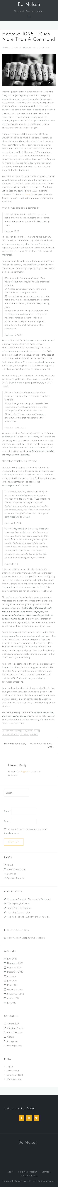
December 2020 (15, 989)
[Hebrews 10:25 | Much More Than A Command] (29, 69)
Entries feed (13, 1070)
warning (33, 734)
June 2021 (12, 980)
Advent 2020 (13, 1023)
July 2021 (11, 976)
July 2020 (11, 1002)
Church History (14, 1032)
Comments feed (15, 1075)
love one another (11, 734)
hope (36, 731)
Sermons (11, 873)
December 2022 (15, 972)
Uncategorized (14, 1045)
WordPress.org (14, 1079)
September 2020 (15, 994)
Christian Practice (16, 1028)
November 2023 (15, 963)
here (27, 194)
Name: (7, 811)
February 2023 (14, 967)
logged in (25, 771)
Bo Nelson (29, 4)
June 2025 (12, 958)
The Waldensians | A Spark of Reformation (28, 916)
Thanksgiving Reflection (18, 903)
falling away (27, 731)
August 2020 (13, 998)
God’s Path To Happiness (20, 908)
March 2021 (13, 985)
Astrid (39, 1181)
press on (25, 734)
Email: (7, 821)
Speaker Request (15, 878)
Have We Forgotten (16, 869)
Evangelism (12, 1041)
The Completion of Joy (15, 743)
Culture (45, 47)
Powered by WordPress (14, 1181)
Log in (10, 1066)
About (10, 865)
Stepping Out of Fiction (18, 912)
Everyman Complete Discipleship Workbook (29, 899)
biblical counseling (11, 731)
